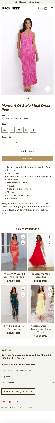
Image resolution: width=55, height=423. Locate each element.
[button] (52, 8)
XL (33, 130)
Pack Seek (11, 407)
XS (4, 130)
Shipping (5, 118)
